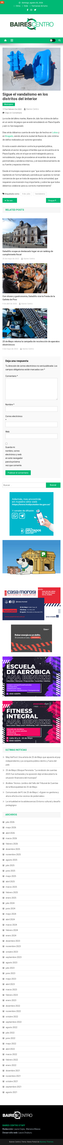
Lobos (55, 132)
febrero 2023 (12, 995)
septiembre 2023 (14, 957)
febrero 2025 (12, 892)
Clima (18, 6)
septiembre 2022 (14, 1022)
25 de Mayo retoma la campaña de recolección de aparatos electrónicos (31, 343)
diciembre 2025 (13, 849)
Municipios (8, 104)
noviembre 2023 (13, 946)
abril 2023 (10, 984)
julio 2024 (10, 903)
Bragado (9, 136)
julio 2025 (10, 865)
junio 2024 (10, 908)
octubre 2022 (12, 1016)
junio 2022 (10, 1038)
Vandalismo (40, 194)
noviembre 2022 (13, 1011)
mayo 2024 (11, 914)
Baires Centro (32, 109)
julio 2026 (10, 822)
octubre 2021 (12, 1081)
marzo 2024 (11, 925)
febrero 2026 (12, 844)
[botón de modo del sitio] (53, 40)
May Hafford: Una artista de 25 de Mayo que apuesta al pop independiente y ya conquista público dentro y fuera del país (33, 761)
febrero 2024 (12, 930)
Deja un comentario (13, 113)
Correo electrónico (13, 418)
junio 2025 (10, 871)
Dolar (26, 6)
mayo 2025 (11, 876)
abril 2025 (10, 881)
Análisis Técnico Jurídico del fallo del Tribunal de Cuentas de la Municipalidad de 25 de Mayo (32, 785)
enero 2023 (11, 1000)
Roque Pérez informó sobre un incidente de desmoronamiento (54, 200)
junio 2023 (10, 973)
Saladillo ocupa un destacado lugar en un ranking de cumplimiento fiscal (27, 253)
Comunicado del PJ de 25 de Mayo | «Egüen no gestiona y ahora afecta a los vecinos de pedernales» (32, 794)
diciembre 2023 (13, 941)
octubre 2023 (12, 952)
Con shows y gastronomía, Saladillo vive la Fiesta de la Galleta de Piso (28, 298)
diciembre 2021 (13, 1070)
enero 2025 (11, 898)
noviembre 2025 (13, 854)
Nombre (9, 404)
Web (7, 432)
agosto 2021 (11, 1092)
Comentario (11, 376)
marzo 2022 (11, 1054)
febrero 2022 (12, 1060)
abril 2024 (10, 919)
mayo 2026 (11, 827)
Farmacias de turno (39, 6)
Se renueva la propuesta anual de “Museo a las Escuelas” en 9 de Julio (12, 200)
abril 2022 (10, 1049)
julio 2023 (10, 968)
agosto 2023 (11, 962)
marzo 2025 (11, 887)
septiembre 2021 (14, 1087)
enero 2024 (11, 935)
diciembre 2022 (13, 1006)
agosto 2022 (11, 1027)
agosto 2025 (11, 860)
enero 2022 (11, 1065)
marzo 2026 (11, 838)
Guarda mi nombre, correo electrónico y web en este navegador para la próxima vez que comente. (14, 456)
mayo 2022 (11, 1043)
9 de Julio (26, 194)
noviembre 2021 (13, 1076)
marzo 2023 (11, 989)
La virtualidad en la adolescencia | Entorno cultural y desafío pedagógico (33, 803)
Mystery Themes (46, 1142)
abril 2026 (10, 833)
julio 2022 (10, 1033)
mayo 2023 (11, 979)
